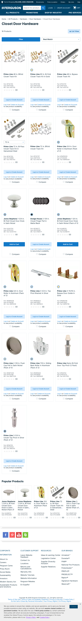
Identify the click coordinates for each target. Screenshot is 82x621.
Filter (21, 39)
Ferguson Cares (6, 566)
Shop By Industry (53, 13)
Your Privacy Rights (50, 601)
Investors (3, 578)
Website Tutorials (27, 575)
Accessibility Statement (40, 599)
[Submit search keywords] (43, 8)
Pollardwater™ (67, 568)
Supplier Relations (48, 567)
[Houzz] (25, 535)
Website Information (28, 578)
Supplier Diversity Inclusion (48, 562)
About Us (4, 559)
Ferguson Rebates (27, 581)
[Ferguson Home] (11, 8)
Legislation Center (48, 558)
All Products (12, 13)
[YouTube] (19, 535)
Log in (6, 104)
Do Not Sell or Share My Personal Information (26, 601)
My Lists (71, 2)
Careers (3, 562)
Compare (15, 110)
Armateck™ (66, 555)
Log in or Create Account (14, 100)
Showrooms (40, 2)
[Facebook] (5, 535)
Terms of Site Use (14, 599)
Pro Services (75, 13)
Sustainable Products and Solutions (8, 586)
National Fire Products (71, 565)
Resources (46, 551)
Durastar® (66, 558)
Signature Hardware (70, 581)
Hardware (24, 19)
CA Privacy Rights (65, 601)
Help (78, 2)
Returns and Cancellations (25, 568)
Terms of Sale (26, 599)
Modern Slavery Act (8, 582)
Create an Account (17, 104)
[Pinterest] (12, 535)
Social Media (5, 572)
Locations (24, 563)
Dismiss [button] (73, 607)
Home (4, 19)
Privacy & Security (56, 599)
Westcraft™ (66, 584)
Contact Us (25, 560)
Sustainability (5, 575)
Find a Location (52, 2)
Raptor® (65, 577)
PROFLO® (65, 571)
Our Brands (67, 551)
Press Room (5, 569)
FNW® (64, 561)
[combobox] (33, 8)
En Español (24, 585)
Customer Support (29, 551)
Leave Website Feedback (26, 556)
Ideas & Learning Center (50, 555)
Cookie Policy (68, 599)
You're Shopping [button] (19, 2)
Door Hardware (35, 19)
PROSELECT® (67, 574)
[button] (80, 604)
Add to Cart (14, 244)
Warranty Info (25, 572)
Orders (63, 2)
